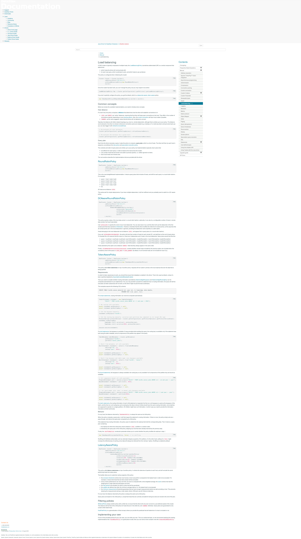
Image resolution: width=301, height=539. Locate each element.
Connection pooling (186, 88)
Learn (6, 16)
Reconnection (185, 129)
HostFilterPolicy (102, 510)
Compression (184, 85)
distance (121, 112)
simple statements (105, 295)
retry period (106, 485)
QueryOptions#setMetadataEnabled (123, 277)
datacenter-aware (142, 95)
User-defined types (186, 145)
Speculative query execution (189, 137)
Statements (184, 142)
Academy (10, 18)
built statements (104, 331)
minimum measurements (110, 489)
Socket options (185, 134)
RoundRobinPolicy (107, 161)
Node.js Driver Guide (13, 37)
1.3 (201, 45)
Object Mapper (185, 116)
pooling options (128, 117)
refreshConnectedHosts (119, 126)
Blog (9, 22)
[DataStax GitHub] (6, 529)
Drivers (6, 28)
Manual (102, 55)
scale (159, 481)
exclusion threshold (108, 478)
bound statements (105, 372)
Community (11, 20)
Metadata (183, 108)
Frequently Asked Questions (188, 68)
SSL (182, 140)
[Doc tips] (3, 529)
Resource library (12, 24)
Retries (183, 132)
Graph (182, 101)
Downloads (7, 14)
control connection (143, 117)
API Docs (182, 155)
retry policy (116, 145)
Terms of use (18, 531)
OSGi (182, 119)
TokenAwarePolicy (107, 254)
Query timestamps (186, 127)
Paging (183, 121)
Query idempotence (186, 124)
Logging (183, 106)
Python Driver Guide (13, 39)
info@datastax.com (5, 527)
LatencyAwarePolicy (108, 444)
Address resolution (186, 73)
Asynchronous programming (189, 80)
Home (101, 53)
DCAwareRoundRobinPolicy (111, 198)
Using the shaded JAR (187, 147)
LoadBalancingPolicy (136, 65)
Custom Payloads (186, 96)
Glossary (6, 41)
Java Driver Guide (13, 35)
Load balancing (187, 103)
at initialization (119, 227)
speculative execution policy (130, 145)
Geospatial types (185, 98)
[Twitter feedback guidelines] (5, 529)
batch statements (105, 403)
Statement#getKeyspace (142, 280)
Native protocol (185, 114)
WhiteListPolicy (102, 504)
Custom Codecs (185, 93)
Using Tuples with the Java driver (190, 150)
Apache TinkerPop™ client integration (188, 76)
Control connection (186, 90)
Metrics (183, 111)
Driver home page (12, 30)
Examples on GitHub (13, 26)
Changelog (183, 65)
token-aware (151, 95)
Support (6, 10)
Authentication (185, 83)
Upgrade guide (184, 153)
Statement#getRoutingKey (159, 280)
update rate (106, 487)
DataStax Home (8, 12)
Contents (183, 61)
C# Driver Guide (12, 33)
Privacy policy (12, 531)
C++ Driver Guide (12, 31)
